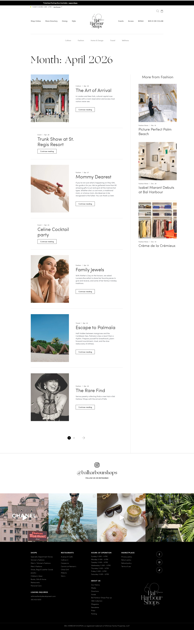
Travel (112, 40)
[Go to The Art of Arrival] (50, 75)
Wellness (125, 40)
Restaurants (35, 582)
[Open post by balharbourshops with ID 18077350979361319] (170, 517)
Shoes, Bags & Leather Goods (42, 569)
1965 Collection (96, 601)
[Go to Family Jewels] (50, 256)
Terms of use (126, 566)
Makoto (64, 573)
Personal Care (36, 586)
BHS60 (141, 21)
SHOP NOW (116, 3)
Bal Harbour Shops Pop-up (101, 598)
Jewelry (33, 573)
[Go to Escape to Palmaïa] (50, 315)
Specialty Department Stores (42, 557)
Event (39, 135)
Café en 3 (64, 560)
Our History (95, 585)
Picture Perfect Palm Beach (155, 131)
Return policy (126, 560)
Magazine (95, 604)
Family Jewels (90, 269)
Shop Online (36, 21)
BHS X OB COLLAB (155, 21)
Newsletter (95, 607)
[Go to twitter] (159, 570)
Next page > (83, 437)
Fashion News (143, 125)
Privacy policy (126, 557)
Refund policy (126, 563)
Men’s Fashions (36, 566)
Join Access (57, 7)
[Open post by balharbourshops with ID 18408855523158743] (24, 517)
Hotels (93, 594)
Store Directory (51, 21)
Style (74, 21)
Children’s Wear (37, 576)
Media (93, 588)
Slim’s (63, 576)
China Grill (65, 569)
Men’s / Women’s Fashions (41, 563)
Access (131, 21)
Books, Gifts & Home (38, 579)
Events (121, 21)
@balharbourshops (97, 473)
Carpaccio (65, 563)
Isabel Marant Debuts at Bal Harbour (156, 189)
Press (93, 610)
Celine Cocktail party (53, 231)
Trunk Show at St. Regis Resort (55, 141)
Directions (95, 591)
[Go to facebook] (159, 554)
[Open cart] (162, 11)
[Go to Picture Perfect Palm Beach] (158, 85)
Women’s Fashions (37, 560)
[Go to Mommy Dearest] (50, 166)
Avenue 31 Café (67, 557)
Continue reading (85, 109)
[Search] (157, 11)
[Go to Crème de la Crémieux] (158, 201)
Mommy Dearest (93, 176)
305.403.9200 (36, 599)
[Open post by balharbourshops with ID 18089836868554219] (121, 517)
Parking (94, 614)
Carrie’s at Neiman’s (68, 566)
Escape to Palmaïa (95, 327)
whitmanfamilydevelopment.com (43, 596)
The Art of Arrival (93, 90)
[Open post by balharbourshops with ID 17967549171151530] (72, 517)
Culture (68, 40)
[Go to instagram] (159, 562)
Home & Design (97, 40)
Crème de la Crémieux (157, 245)
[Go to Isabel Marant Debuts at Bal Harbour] (158, 143)
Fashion (81, 40)
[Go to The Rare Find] (50, 374)
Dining (64, 21)
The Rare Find (90, 390)
